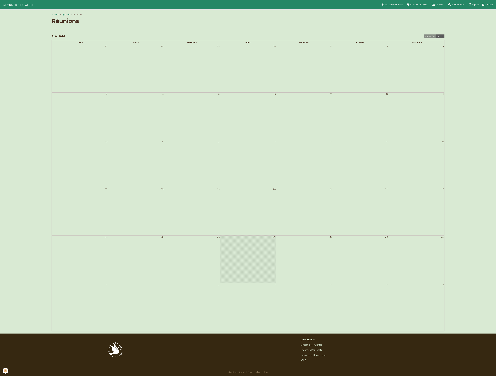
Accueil (55, 14)
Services (439, 4)
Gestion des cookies (258, 372)
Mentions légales (236, 372)
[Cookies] (5, 371)
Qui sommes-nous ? (395, 4)
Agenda (475, 4)
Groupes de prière (419, 4)
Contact (489, 4)
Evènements (457, 4)
